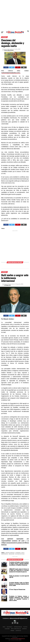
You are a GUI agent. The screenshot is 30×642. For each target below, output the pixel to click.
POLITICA (25, 626)
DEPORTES (24, 628)
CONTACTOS (18, 630)
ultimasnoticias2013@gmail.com (18, 618)
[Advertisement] (15, 15)
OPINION (12, 630)
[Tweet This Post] (12, 67)
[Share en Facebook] (6, 67)
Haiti (23, 552)
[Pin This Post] (17, 67)
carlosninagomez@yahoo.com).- (11, 72)
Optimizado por (15, 639)
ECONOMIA (7, 628)
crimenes (18, 552)
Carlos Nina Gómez (9, 50)
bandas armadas (10, 552)
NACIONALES (9, 626)
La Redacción (7, 285)
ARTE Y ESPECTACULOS (16, 628)
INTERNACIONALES (18, 626)
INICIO (4, 626)
